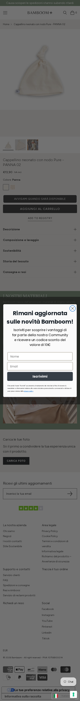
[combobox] (65, 696)
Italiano (66, 695)
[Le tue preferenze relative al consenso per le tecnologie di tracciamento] (73, 694)
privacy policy (28, 391)
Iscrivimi (40, 376)
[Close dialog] (73, 308)
